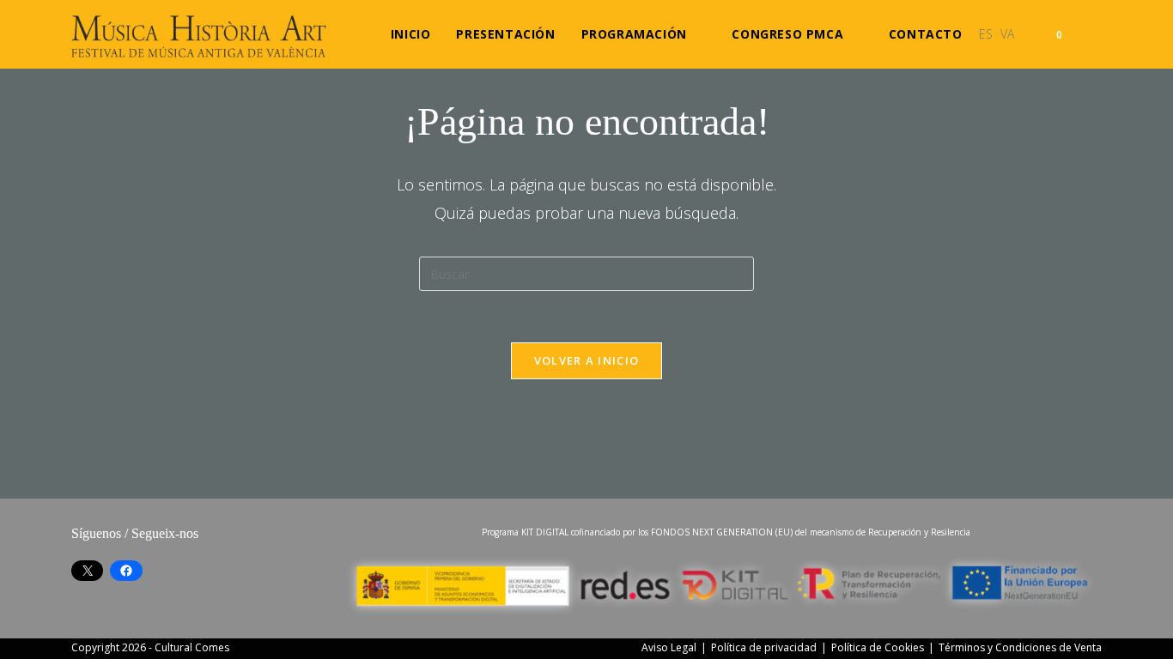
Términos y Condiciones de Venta (1020, 647)
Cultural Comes (192, 647)
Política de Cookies (877, 647)
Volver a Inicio (587, 360)
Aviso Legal (668, 647)
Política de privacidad (764, 647)
